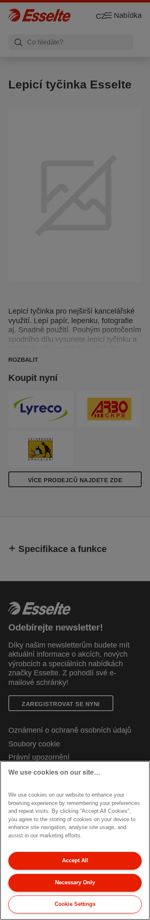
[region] (75, 840)
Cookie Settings (75, 904)
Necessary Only (75, 882)
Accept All (75, 860)
